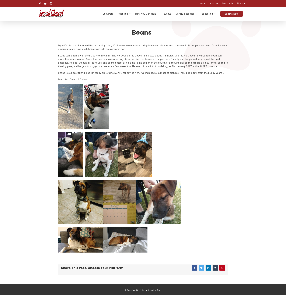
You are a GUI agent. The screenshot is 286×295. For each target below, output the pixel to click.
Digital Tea (155, 290)
